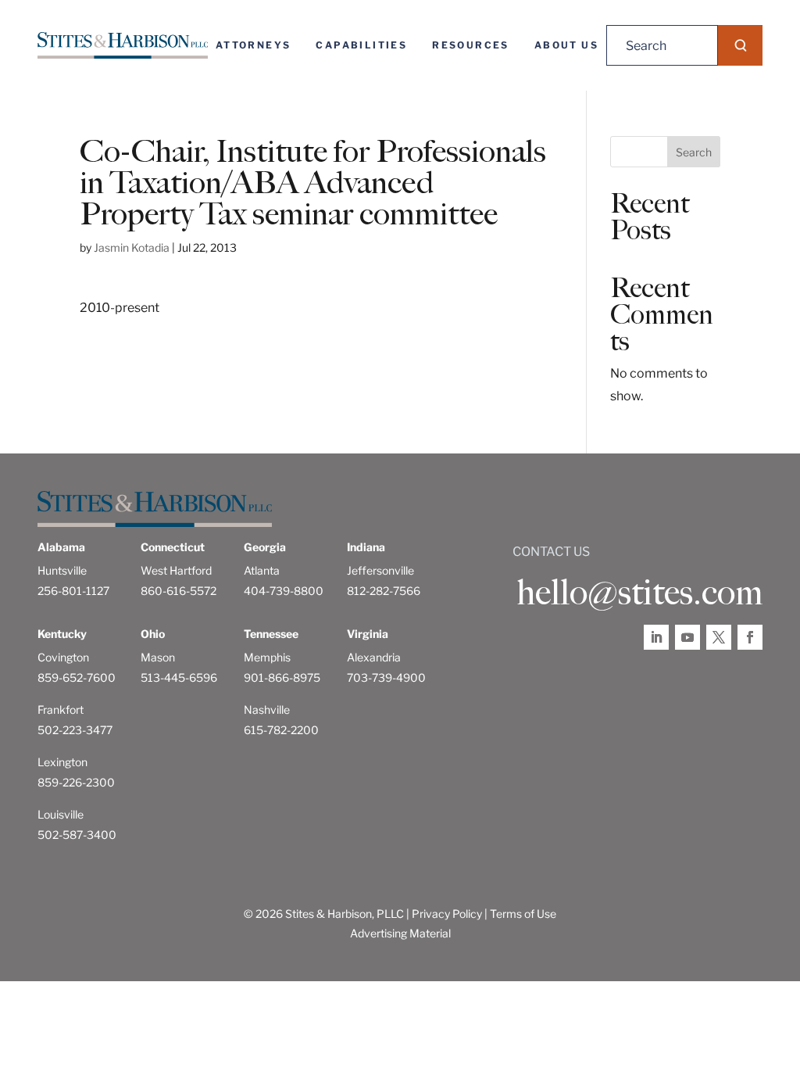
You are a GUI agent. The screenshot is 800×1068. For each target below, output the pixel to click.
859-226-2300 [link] (76, 782)
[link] (123, 45)
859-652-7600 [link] (77, 677)
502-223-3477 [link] (75, 729)
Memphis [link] (267, 657)
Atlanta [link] (262, 570)
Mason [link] (158, 657)
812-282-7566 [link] (383, 590)
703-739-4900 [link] (386, 677)
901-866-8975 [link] (282, 677)
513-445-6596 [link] (179, 677)
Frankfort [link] (61, 709)
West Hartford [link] (176, 570)
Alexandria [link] (374, 657)
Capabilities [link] (361, 45)
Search (694, 152)
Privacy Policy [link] (447, 913)
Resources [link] (470, 45)
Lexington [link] (63, 762)
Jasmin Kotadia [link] (132, 247)
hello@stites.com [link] (639, 593)
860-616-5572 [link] (178, 590)
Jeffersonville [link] (380, 570)
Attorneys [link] (253, 45)
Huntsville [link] (62, 570)
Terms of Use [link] (523, 913)
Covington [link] (63, 657)
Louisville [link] (61, 814)
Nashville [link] (267, 709)
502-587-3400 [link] (77, 834)
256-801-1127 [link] (73, 590)
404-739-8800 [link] (283, 590)
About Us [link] (566, 45)
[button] (740, 45)
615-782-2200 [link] (281, 729)
